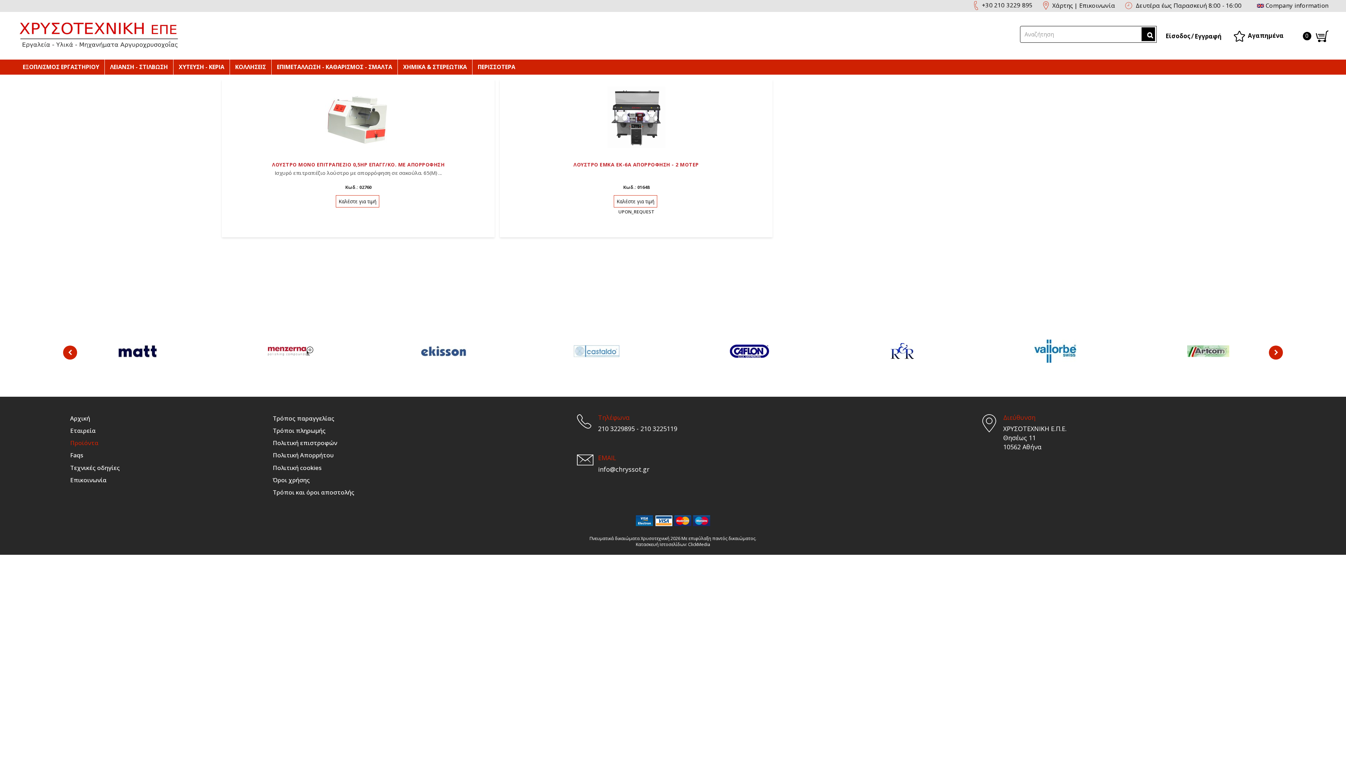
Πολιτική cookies (297, 468)
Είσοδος (1177, 36)
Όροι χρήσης (291, 480)
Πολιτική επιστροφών (305, 443)
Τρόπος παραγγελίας (303, 418)
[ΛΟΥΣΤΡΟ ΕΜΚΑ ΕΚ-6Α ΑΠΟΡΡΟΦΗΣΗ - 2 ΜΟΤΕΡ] (636, 116)
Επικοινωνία (1097, 5)
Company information (1297, 5)
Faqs (76, 455)
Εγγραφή (1208, 36)
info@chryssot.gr (624, 469)
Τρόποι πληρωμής (299, 431)
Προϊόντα (84, 443)
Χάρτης (1062, 5)
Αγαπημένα (1266, 36)
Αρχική (80, 418)
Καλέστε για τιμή (357, 201)
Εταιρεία (83, 431)
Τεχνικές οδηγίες (95, 468)
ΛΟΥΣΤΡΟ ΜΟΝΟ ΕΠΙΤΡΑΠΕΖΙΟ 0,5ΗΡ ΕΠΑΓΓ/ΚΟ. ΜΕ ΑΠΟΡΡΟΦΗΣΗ (358, 164)
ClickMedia (699, 544)
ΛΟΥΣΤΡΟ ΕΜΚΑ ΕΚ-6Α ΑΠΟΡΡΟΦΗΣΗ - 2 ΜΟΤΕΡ (636, 164)
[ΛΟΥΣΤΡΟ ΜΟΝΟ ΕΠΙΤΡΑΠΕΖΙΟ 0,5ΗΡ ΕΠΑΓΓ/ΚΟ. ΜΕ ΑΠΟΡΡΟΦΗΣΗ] (358, 116)
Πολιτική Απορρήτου (303, 455)
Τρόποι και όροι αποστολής (313, 492)
